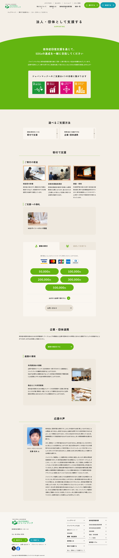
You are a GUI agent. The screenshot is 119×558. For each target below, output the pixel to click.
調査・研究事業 (93, 534)
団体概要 (69, 533)
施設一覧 (78, 6)
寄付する (92, 5)
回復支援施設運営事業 (95, 525)
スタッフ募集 (77, 3)
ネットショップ (67, 3)
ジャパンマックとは (73, 526)
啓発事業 (91, 531)
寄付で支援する (24, 12)
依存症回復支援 (94, 520)
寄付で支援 (33, 133)
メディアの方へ (48, 3)
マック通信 (92, 538)
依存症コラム (93, 542)
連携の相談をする (54, 347)
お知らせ (14, 544)
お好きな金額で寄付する (57, 298)
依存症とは (70, 541)
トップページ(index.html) (13, 6)
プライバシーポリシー (38, 544)
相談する (108, 5)
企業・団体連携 (71, 133)
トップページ (12, 12)
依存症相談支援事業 (95, 528)
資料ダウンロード (72, 530)
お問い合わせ (52, 308)
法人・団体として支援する (75, 550)
